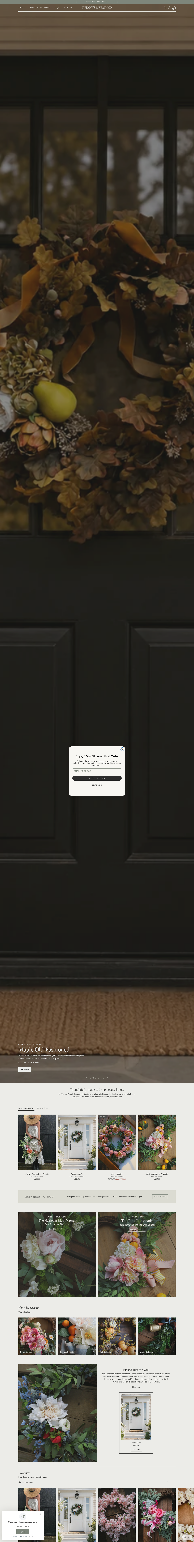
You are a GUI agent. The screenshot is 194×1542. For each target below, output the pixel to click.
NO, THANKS (97, 785)
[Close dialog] (122, 749)
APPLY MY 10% (97, 778)
